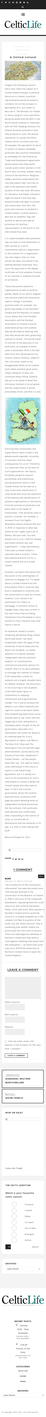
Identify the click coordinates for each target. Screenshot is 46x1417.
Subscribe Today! (13, 1168)
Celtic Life (23, 1371)
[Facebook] (3, 2)
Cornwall (29, 1222)
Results (35, 1247)
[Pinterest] (14, 2)
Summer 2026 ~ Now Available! (23, 1337)
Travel (23, 1381)
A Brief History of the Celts (23, 1357)
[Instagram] (10, 2)
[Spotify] (25, 2)
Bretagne (29, 1234)
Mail (11, 1014)
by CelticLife (22, 50)
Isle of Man (30, 1228)
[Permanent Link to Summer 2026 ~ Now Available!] (23, 1333)
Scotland (29, 1204)
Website (9, 1027)
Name (12, 1002)
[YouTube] (21, 2)
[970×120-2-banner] (25, 850)
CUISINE (23, 1376)
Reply (41, 876)
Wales (28, 1216)
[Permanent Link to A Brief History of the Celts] (23, 1352)
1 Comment (22, 54)
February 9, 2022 (22, 46)
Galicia (28, 1240)
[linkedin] (29, 2)
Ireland (28, 1210)
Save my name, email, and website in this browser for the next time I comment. (23, 1045)
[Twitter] (7, 2)
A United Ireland (23, 57)
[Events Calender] (18, 2)
